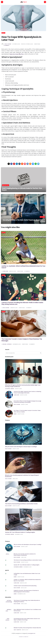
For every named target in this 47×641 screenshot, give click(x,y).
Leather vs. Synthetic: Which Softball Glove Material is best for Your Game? (23, 267)
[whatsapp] (36, 164)
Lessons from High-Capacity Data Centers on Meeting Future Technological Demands (27, 392)
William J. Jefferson (7, 344)
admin (15, 413)
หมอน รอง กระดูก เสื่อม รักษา (17, 54)
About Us (26, 636)
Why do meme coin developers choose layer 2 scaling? (21, 446)
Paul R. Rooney (6, 307)
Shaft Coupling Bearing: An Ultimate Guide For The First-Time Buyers (22, 189)
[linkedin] (17, 164)
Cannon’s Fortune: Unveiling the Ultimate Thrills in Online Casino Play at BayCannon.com (22, 303)
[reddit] (22, 164)
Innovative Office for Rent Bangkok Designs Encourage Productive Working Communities (27, 401)
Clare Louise (5, 271)
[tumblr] (19, 164)
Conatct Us (21, 636)
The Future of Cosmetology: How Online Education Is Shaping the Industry (27, 601)
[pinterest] (14, 164)
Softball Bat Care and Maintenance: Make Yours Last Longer (27, 574)
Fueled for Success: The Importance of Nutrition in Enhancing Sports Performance (26, 591)
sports (3, 232)
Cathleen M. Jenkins (9, 388)
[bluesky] (33, 164)
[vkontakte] (27, 164)
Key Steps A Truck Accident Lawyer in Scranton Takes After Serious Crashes (27, 411)
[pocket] (25, 164)
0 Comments (6, 45)
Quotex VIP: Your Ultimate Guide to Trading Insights (20, 532)
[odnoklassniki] (30, 164)
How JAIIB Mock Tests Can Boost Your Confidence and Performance (27, 610)
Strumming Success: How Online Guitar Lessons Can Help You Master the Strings (27, 619)
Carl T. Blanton (17, 629)
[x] (9, 164)
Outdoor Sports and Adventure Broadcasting (25, 585)
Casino (3, 275)
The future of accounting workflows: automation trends (21, 503)
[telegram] (38, 164)
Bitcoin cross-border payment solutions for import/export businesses (22, 475)
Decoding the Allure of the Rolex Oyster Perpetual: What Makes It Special (24, 221)
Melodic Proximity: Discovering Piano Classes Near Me (27, 627)
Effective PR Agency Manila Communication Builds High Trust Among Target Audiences (22, 385)
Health (3, 32)
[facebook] (11, 164)
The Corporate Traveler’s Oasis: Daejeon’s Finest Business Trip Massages (22, 340)
